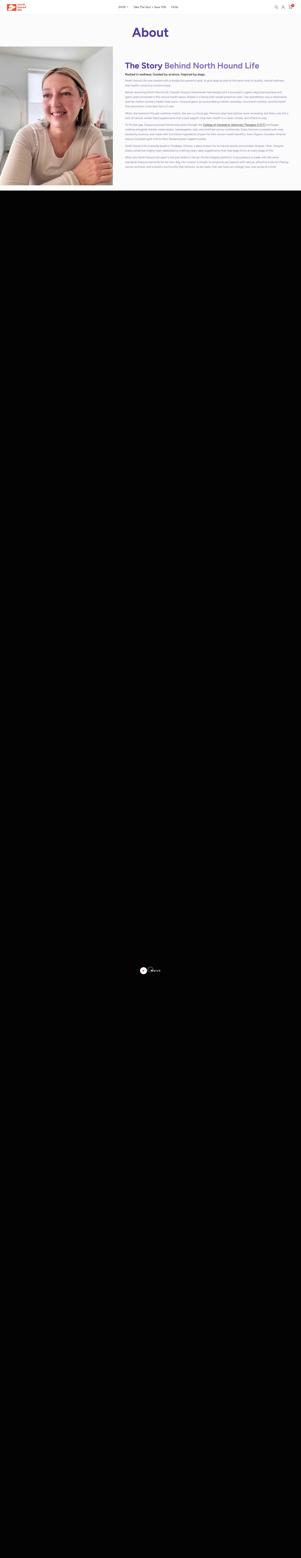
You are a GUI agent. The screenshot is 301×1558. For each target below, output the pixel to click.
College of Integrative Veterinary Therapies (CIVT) (234, 124)
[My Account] (283, 7)
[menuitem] (123, 7)
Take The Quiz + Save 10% (149, 7)
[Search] (276, 7)
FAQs (174, 7)
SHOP (122, 7)
